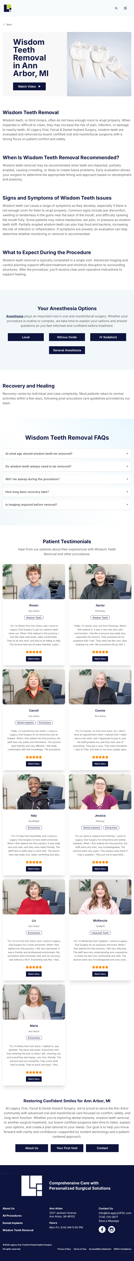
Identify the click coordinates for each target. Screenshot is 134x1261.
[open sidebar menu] (125, 8)
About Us (31, 1148)
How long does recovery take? (27, 492)
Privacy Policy (64, 1249)
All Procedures (12, 1215)
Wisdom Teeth (34, 617)
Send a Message (109, 1220)
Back (9, 24)
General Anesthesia (67, 350)
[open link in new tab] (102, 1229)
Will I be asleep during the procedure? (32, 479)
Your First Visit (67, 1148)
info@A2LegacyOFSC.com (115, 1213)
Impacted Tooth (100, 932)
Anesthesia (14, 316)
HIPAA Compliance (122, 1249)
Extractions (45, 722)
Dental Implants (25, 722)
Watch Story (34, 659)
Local (26, 337)
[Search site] (116, 8)
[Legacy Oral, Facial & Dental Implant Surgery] (7, 8)
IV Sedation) (108, 337)
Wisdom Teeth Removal (18, 1230)
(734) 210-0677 (108, 1217)
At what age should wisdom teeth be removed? (38, 453)
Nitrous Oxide (67, 337)
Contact (102, 1148)
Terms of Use (80, 1249)
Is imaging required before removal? (31, 504)
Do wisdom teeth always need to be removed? (38, 466)
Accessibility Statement (100, 1249)
